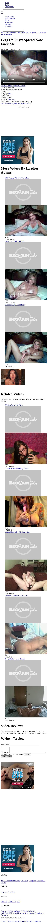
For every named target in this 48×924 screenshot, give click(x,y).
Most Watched (10, 18)
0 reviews (11, 100)
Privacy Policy (6, 921)
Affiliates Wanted (14, 911)
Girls (7, 3)
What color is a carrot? (15, 754)
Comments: (5, 752)
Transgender (9, 7)
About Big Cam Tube (8, 902)
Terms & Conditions (33, 921)
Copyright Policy (18, 921)
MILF (10, 94)
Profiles (8, 24)
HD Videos (8, 34)
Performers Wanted (27, 911)
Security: (4, 754)
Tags (9, 892)
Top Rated (24, 32)
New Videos (9, 16)
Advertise (4, 911)
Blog (7, 20)
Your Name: (5, 744)
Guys (7, 5)
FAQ (18, 902)
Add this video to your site (10, 103)
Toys (13, 892)
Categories (9, 22)
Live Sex (8, 26)
